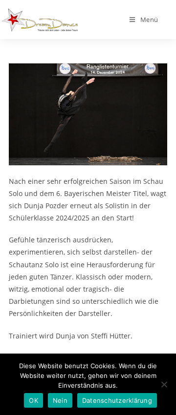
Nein (60, 400)
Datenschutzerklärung (117, 400)
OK (33, 400)
